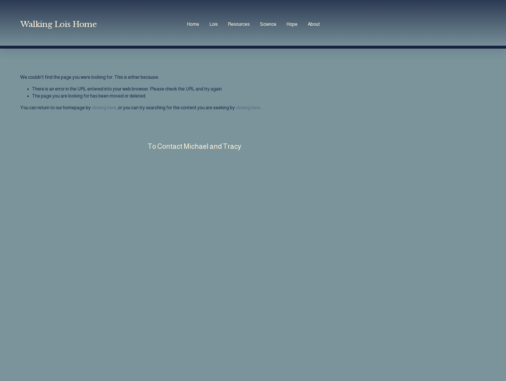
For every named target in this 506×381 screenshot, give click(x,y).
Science (268, 24)
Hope (292, 24)
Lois (213, 24)
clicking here (104, 107)
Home (193, 24)
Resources (239, 24)
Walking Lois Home (58, 24)
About (314, 24)
